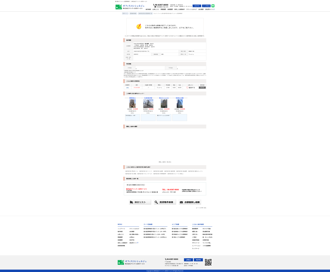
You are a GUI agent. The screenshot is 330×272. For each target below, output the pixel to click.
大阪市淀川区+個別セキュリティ (195, 171)
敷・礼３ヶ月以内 (207, 237)
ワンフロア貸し (207, 243)
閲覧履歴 (163, 9)
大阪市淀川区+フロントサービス (144, 173)
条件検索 (148, 9)
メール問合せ (206, 6)
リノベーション (196, 245)
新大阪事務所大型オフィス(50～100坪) (154, 234)
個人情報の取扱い (134, 234)
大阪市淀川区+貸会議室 (181, 171)
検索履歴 (170, 9)
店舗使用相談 (195, 240)
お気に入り (156, 9)
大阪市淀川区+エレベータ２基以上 (175, 173)
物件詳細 (202, 87)
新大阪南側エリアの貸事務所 (180, 231)
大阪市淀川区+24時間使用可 (159, 173)
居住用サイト (209, 9)
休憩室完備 (206, 240)
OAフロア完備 (206, 228)
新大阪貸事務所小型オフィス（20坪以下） (155, 228)
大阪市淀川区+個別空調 (169, 171)
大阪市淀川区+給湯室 (158, 171)
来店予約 (196, 6)
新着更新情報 (121, 245)
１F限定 (194, 237)
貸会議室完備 (206, 231)
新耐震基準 (195, 228)
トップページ (121, 228)
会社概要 (201, 9)
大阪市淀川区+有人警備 (130, 173)
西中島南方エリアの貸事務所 (180, 234)
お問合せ (132, 237)
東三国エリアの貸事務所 (178, 237)
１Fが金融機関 (207, 245)
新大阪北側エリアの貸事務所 (180, 228)
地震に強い (195, 231)
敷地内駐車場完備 (207, 234)
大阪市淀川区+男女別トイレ (131, 171)
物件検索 (120, 231)
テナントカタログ (191, 9)
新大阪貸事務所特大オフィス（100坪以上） (155, 237)
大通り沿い (195, 234)
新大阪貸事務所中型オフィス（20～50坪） (155, 231)
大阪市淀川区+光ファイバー (145, 171)
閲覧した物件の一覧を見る (165, 162)
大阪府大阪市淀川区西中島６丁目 (141, 51)
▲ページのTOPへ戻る (201, 207)
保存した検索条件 (179, 9)
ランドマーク (195, 248)
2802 (127, 87)
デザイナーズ (195, 243)
